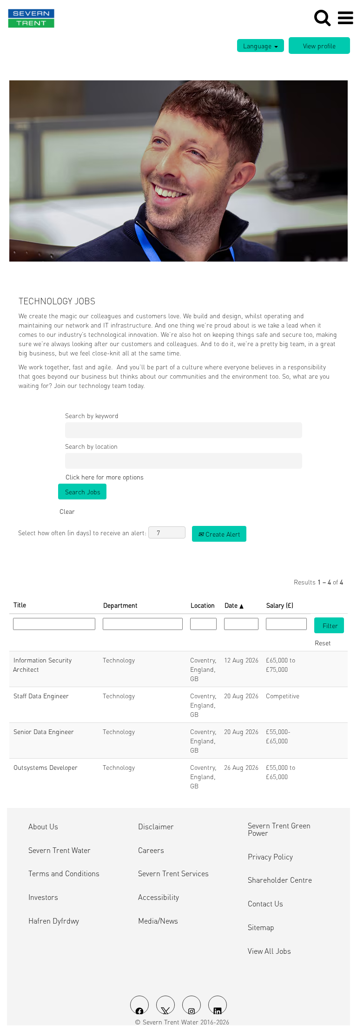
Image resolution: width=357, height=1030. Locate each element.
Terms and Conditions (63, 873)
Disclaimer (156, 826)
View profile (319, 45)
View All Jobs (269, 951)
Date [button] (232, 605)
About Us (43, 826)
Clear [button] (67, 511)
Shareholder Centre (280, 880)
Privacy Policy (270, 857)
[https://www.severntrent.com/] (27, 16)
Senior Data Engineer (43, 731)
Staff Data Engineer (41, 695)
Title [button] (19, 604)
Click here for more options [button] (105, 476)
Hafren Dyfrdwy (53, 921)
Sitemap (261, 927)
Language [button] (258, 45)
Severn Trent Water (59, 850)
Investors (43, 897)
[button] (345, 18)
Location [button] (203, 605)
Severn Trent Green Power (279, 829)
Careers (151, 850)
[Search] (322, 17)
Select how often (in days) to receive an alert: (82, 532)
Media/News (158, 921)
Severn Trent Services (173, 873)
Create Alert (222, 534)
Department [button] (120, 605)
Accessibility (158, 897)
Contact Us (265, 903)
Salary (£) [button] (279, 605)
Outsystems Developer (45, 767)
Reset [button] (323, 642)
